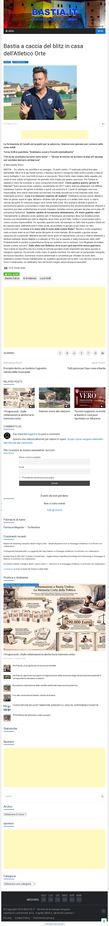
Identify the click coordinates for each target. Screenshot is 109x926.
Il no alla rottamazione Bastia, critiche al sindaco (34, 695)
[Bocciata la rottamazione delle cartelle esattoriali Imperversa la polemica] (7, 688)
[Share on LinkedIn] (74, 353)
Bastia (7, 585)
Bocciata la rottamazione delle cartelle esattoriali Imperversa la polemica (45, 685)
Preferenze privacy (43, 917)
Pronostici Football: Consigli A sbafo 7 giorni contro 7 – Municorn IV (31, 564)
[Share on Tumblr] (81, 353)
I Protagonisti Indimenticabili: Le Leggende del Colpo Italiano (28, 551)
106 (51, 899)
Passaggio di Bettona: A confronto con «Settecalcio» (77, 551)
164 (72, 899)
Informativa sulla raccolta (54, 924)
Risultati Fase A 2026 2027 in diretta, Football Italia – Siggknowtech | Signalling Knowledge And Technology (47, 556)
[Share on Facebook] (60, 353)
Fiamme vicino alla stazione (54, 411)
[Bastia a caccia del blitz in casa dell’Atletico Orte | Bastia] (54, 13)
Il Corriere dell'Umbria (20, 62)
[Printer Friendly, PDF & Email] (11, 274)
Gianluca (9, 658)
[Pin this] (95, 353)
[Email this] (102, 353)
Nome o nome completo (30, 457)
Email (21, 467)
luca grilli (45, 278)
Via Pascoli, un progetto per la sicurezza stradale (34, 665)
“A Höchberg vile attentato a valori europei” (32, 715)
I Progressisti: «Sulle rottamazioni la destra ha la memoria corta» (19, 415)
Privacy (7, 917)
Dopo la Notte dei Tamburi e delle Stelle (32, 569)
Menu (11, 31)
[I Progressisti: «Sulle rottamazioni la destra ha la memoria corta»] (54, 617)
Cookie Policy (22, 917)
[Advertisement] (54, 134)
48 (43, 899)
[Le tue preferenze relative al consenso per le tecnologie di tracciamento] (104, 921)
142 (65, 899)
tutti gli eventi (54, 509)
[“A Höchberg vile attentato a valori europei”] (7, 717)
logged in (33, 434)
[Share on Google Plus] (88, 353)
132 (57, 899)
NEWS (100, 31)
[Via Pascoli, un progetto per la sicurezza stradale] (7, 668)
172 (79, 899)
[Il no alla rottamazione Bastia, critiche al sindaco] (7, 698)
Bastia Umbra (15, 585)
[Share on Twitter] (67, 353)
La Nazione (26, 585)
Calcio (7, 62)
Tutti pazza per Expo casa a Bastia (86, 368)
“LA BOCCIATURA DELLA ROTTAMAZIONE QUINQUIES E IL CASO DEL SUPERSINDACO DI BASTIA (55, 705)
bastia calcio (12, 278)
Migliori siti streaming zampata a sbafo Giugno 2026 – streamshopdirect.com (35, 544)
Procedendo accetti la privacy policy (38, 477)
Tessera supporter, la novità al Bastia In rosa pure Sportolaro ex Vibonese (89, 415)
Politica (34, 585)
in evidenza (29, 278)
